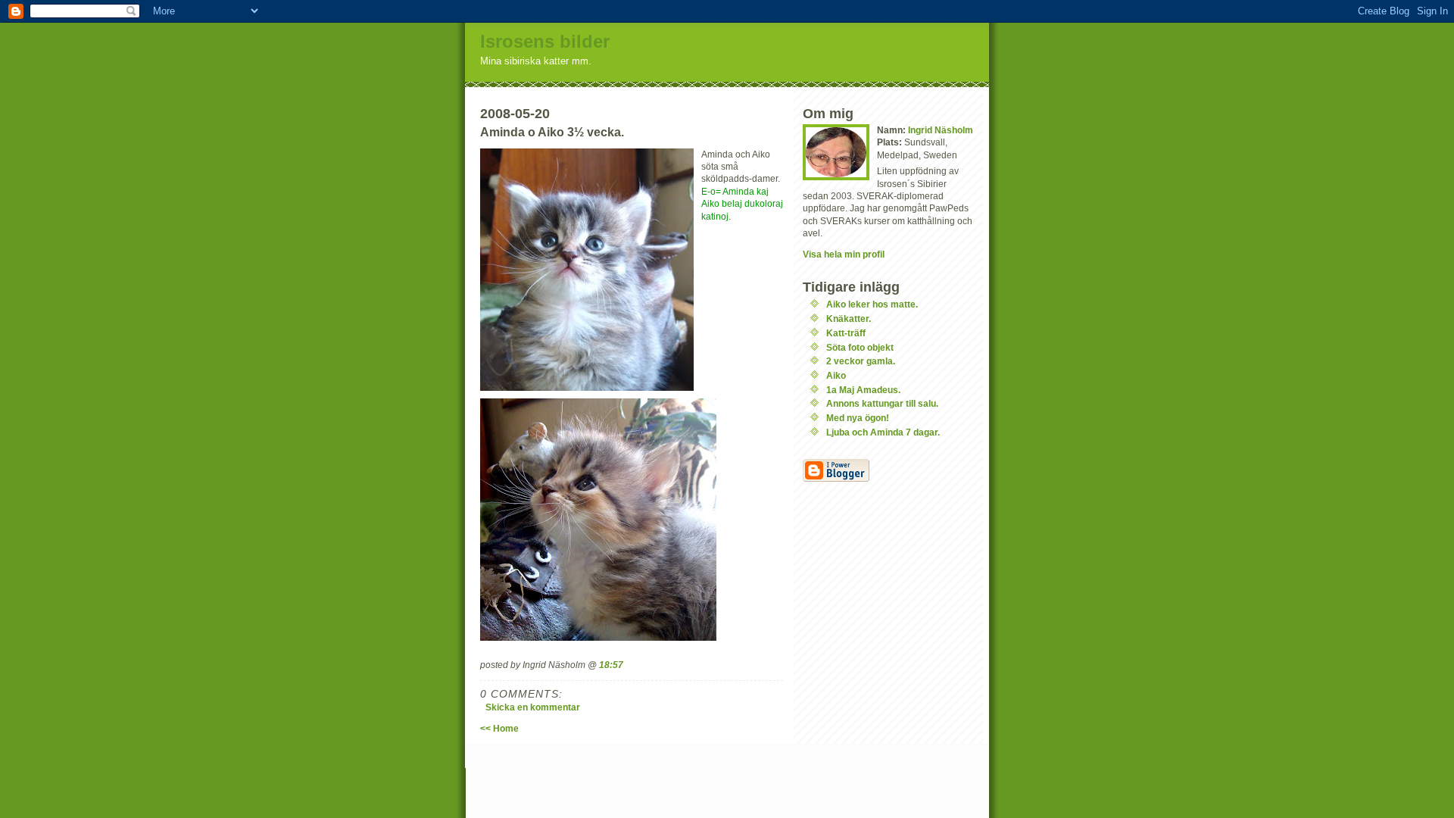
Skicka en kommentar (532, 707)
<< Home (499, 728)
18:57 (611, 665)
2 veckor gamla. (860, 361)
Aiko (836, 375)
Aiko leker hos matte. (872, 304)
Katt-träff (846, 333)
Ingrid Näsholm (940, 130)
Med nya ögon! (857, 418)
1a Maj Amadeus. (863, 390)
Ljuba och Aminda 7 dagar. (883, 432)
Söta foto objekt (860, 347)
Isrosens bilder (545, 41)
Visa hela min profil (844, 254)
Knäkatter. (848, 318)
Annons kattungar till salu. (882, 403)
